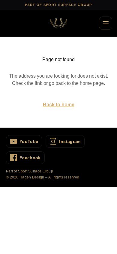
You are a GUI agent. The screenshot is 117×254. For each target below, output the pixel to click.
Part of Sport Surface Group (29, 171)
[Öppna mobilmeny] (105, 23)
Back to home (58, 104)
